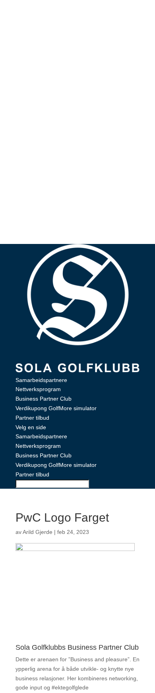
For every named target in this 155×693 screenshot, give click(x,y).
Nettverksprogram (38, 389)
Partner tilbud (32, 418)
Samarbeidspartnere (41, 380)
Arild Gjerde (37, 532)
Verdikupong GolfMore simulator (56, 408)
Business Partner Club (43, 398)
